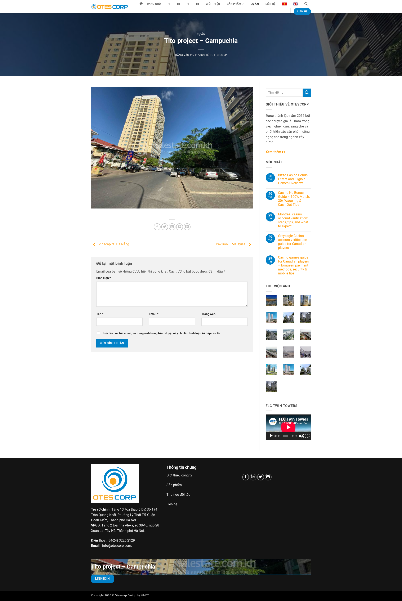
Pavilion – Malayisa (231, 244)
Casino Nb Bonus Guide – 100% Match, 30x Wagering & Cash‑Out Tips (294, 199)
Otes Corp (219, 55)
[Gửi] (307, 93)
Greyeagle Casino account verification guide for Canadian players (292, 242)
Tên (99, 314)
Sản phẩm (234, 3)
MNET (145, 595)
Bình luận (103, 278)
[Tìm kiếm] (306, 4)
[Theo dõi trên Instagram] (253, 477)
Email (153, 314)
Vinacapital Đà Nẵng (113, 244)
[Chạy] (271, 436)
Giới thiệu (213, 3)
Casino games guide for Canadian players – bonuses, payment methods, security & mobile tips (293, 265)
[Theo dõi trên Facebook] (245, 477)
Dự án (255, 3)
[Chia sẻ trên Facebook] (157, 226)
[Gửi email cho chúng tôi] (268, 477)
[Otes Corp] (110, 6)
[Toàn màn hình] (306, 436)
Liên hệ (270, 3)
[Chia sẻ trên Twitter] (164, 226)
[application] (288, 427)
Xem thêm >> (275, 152)
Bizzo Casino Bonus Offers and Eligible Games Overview (293, 179)
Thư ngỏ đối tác (178, 495)
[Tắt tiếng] (301, 436)
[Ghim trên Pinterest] (179, 226)
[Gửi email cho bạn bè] (172, 226)
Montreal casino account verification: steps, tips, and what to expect (293, 220)
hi (169, 3)
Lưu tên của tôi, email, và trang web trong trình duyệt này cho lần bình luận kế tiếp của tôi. (162, 333)
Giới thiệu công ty (179, 475)
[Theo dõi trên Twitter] (260, 477)
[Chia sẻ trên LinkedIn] (187, 226)
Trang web (208, 314)
